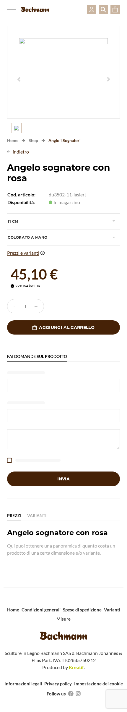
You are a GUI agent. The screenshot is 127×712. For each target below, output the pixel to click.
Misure (63, 618)
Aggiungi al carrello (63, 327)
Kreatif (76, 667)
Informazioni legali (23, 683)
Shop (33, 140)
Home (12, 140)
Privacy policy (58, 683)
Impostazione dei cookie (98, 683)
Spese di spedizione (82, 609)
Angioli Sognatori (64, 140)
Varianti (112, 609)
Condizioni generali (41, 609)
